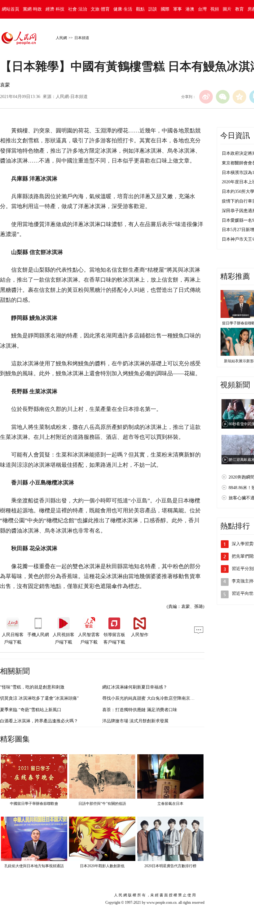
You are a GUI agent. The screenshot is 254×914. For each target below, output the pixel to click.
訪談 (152, 9)
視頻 (214, 9)
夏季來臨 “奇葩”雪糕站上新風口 (30, 709)
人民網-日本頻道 (72, 96)
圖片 (227, 9)
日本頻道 (81, 38)
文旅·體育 (100, 9)
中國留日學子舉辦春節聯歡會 (34, 803)
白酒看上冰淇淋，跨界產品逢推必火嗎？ (39, 721)
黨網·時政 (32, 9)
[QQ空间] (239, 97)
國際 (165, 9)
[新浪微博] (206, 97)
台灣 (202, 9)
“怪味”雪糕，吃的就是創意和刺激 (32, 687)
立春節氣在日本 (170, 803)
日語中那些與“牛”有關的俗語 (102, 803)
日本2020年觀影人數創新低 (102, 866)
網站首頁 (10, 9)
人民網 (61, 38)
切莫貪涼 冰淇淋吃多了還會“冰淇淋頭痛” (39, 698)
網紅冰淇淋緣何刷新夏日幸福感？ (134, 687)
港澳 (190, 9)
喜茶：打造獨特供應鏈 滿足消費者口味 (139, 709)
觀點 (140, 9)
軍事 (177, 9)
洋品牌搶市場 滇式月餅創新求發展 (135, 721)
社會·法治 (77, 9)
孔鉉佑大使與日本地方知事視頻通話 (34, 866)
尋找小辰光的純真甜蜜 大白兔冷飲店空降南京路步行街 (155, 698)
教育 (239, 9)
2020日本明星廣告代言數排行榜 (170, 866)
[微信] (223, 97)
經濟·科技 (55, 9)
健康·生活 (122, 9)
